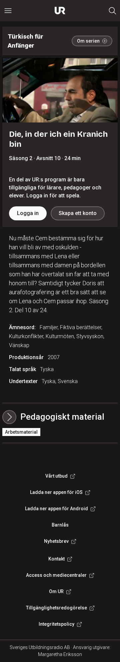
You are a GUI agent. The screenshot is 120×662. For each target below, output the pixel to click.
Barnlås (60, 525)
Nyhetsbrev (56, 541)
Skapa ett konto (78, 213)
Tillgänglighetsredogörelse (56, 607)
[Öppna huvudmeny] (8, 11)
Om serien (88, 41)
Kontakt (56, 558)
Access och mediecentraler (56, 575)
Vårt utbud (56, 476)
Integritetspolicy (56, 624)
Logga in (28, 213)
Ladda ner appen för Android (56, 508)
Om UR (56, 591)
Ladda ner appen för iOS (56, 492)
